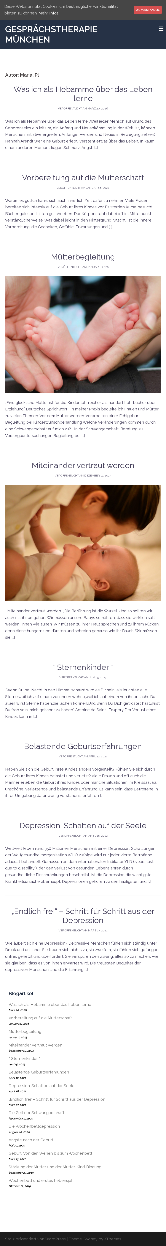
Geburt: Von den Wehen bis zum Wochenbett (50, 1153)
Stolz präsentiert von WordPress (35, 1239)
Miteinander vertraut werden (83, 465)
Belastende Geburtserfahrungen (83, 746)
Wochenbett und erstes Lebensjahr (42, 1180)
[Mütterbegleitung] (83, 334)
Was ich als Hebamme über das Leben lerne (83, 94)
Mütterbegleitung (83, 256)
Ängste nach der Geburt (31, 1140)
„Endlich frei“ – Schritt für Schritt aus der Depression (83, 916)
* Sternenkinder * (83, 667)
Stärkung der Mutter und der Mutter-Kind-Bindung (55, 1167)
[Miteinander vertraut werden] (83, 543)
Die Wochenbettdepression (34, 1126)
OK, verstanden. (148, 9)
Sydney (90, 1239)
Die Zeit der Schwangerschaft (36, 1112)
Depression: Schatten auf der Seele (83, 825)
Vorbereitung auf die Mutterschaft (83, 177)
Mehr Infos (48, 13)
